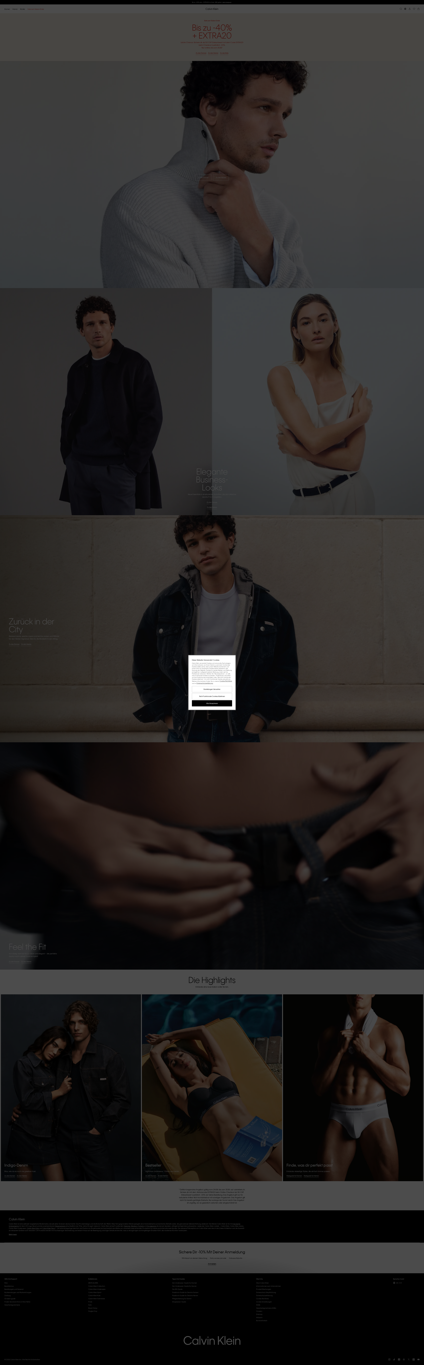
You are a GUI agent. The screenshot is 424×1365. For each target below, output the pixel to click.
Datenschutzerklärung (205, 683)
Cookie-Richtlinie (226, 681)
